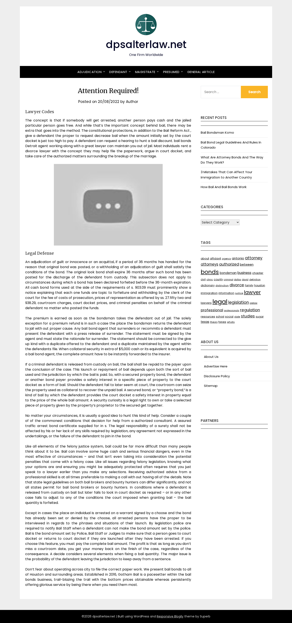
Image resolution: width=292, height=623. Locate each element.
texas (205, 322)
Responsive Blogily (170, 616)
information (226, 293)
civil (203, 279)
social (229, 316)
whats (231, 322)
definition (255, 279)
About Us (211, 356)
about (205, 258)
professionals (231, 310)
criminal (228, 279)
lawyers (206, 303)
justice (239, 293)
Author (132, 101)
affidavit (215, 258)
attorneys (209, 264)
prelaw (253, 303)
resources (208, 316)
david (245, 279)
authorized (229, 264)
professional (212, 310)
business (244, 273)
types (222, 322)
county (218, 279)
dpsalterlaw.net (146, 44)
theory (214, 322)
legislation (238, 302)
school (220, 316)
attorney (254, 258)
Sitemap (211, 385)
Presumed (171, 72)
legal (219, 301)
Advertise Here (215, 366)
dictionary (208, 285)
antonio (238, 258)
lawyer (252, 292)
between (247, 264)
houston (259, 285)
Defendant (118, 72)
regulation (250, 310)
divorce (237, 285)
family (249, 285)
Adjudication (89, 72)
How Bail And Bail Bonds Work (223, 187)
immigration (209, 293)
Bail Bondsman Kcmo (217, 132)
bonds (210, 272)
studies (248, 316)
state (237, 316)
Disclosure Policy (217, 376)
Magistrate (145, 72)
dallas (237, 279)
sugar (260, 316)
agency (226, 258)
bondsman (228, 273)
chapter (257, 273)
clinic (209, 279)
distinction (222, 285)
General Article (201, 72)
